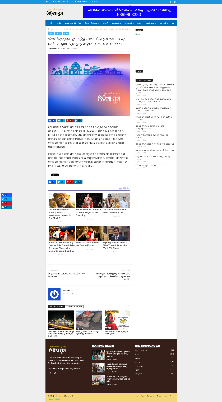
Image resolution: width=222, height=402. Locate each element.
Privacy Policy (162, 396)
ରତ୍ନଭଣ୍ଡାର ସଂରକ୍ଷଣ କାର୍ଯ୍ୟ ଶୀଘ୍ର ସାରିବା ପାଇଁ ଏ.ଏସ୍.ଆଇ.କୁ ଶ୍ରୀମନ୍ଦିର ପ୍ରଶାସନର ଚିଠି (61, 333)
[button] (173, 23)
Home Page (140, 396)
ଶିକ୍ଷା (65, 33)
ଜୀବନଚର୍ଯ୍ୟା (129, 23)
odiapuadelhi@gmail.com (69, 368)
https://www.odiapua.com (71, 294)
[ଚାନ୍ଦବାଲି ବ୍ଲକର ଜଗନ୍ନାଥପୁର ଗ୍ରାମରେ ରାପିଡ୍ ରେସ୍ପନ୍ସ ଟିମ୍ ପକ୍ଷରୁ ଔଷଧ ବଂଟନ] (98, 367)
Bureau (53, 48)
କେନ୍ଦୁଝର (138, 374)
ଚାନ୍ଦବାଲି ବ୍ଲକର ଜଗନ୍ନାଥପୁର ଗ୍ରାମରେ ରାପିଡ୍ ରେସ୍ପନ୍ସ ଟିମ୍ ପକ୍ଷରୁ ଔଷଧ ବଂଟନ (154, 100)
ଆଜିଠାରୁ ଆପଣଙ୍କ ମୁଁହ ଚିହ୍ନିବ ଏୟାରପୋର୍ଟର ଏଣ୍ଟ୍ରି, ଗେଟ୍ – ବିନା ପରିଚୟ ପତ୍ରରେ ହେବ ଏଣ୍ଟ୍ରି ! (113, 276)
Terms (172, 396)
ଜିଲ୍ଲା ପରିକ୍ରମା (91, 23)
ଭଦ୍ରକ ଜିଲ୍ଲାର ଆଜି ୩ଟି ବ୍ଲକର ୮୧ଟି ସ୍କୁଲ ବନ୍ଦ (155, 144)
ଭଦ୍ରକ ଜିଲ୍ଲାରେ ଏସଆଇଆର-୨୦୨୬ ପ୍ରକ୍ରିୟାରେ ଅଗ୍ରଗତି (150, 127)
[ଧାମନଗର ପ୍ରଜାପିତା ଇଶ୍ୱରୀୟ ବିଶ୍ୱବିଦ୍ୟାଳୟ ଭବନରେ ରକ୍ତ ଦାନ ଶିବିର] (98, 380)
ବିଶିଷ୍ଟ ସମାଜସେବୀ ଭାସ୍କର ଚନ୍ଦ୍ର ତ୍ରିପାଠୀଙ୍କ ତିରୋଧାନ (154, 118)
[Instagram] (174, 2)
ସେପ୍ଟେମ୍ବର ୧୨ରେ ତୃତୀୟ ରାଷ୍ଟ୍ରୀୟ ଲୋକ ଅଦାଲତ (152, 136)
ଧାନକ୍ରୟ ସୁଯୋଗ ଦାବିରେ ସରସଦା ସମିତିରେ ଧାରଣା (155, 150)
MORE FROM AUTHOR (74, 307)
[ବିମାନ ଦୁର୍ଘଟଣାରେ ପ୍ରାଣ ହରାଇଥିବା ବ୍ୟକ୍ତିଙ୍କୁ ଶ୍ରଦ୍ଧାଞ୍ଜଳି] (89, 320)
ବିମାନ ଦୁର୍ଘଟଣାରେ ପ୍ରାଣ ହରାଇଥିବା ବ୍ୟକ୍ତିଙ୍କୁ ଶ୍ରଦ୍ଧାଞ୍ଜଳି (87, 332)
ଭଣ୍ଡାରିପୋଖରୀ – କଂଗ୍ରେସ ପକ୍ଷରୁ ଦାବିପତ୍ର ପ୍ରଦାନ (153, 157)
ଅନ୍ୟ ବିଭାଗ (149, 23)
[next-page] (129, 306)
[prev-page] (126, 306)
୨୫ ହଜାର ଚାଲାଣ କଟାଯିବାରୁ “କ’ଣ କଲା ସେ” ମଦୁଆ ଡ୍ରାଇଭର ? (66, 275)
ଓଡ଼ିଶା (59, 23)
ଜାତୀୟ (58, 33)
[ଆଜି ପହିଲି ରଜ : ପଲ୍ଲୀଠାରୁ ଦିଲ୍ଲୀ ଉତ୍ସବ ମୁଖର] (117, 320)
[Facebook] (170, 2)
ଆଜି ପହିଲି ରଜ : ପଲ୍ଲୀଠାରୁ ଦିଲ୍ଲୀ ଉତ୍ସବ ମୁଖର (116, 332)
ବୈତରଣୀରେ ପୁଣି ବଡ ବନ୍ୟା (146, 165)
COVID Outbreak (73, 23)
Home (50, 29)
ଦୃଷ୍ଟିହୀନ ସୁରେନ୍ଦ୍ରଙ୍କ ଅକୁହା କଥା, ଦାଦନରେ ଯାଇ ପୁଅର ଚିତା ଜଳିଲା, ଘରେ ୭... (118, 353)
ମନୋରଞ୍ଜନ (116, 23)
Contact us (150, 396)
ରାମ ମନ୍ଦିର (164, 23)
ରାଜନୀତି (105, 23)
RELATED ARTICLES (56, 307)
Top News (51, 329)
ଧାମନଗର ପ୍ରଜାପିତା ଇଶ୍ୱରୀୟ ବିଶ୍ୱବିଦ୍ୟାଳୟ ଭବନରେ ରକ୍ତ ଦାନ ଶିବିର (153, 109)
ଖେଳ (139, 23)
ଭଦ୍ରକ (137, 358)
